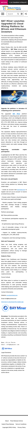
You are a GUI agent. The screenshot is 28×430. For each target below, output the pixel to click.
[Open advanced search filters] (21, 14)
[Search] (18, 14)
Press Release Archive (16, 421)
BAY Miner (16, 114)
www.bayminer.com (11, 295)
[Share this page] (26, 13)
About (7, 421)
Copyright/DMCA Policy (9, 427)
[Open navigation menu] (2, 13)
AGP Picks (4, 2)
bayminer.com (21, 189)
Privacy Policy (22, 427)
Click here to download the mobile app (12, 302)
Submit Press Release (8, 424)
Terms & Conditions (20, 424)
